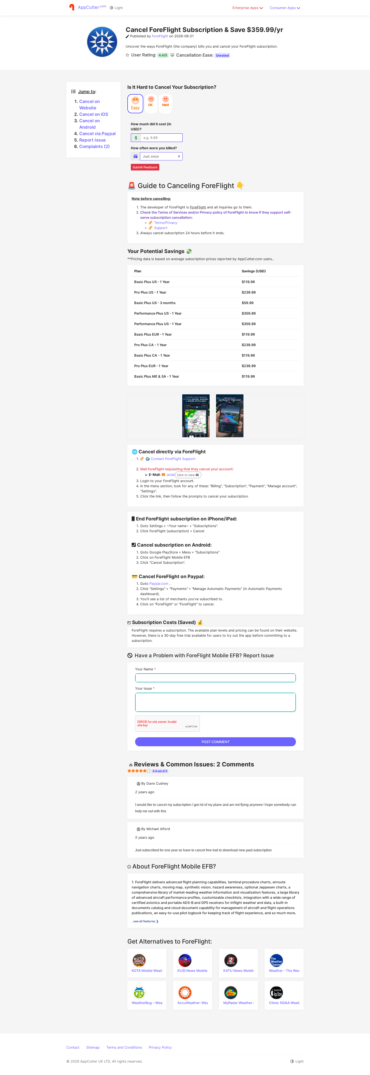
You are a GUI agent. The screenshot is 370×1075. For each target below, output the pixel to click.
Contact (72, 1047)
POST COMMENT (216, 742)
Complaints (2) (94, 146)
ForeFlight (160, 36)
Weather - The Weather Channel (295, 970)
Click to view (186, 475)
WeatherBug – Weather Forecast (158, 1003)
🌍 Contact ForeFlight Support (170, 459)
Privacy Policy (160, 1047)
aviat (181, 474)
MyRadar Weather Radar (243, 1003)
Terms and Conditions (124, 1047)
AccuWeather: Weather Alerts (202, 1003)
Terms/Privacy (165, 222)
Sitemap (93, 1047)
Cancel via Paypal (97, 133)
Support (160, 228)
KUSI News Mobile (192, 970)
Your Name (145, 669)
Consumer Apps (283, 8)
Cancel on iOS (93, 114)
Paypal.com (159, 583)
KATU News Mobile (238, 970)
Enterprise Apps (246, 8)
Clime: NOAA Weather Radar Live (295, 1003)
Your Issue (145, 688)
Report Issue (92, 140)
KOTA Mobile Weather (149, 970)
